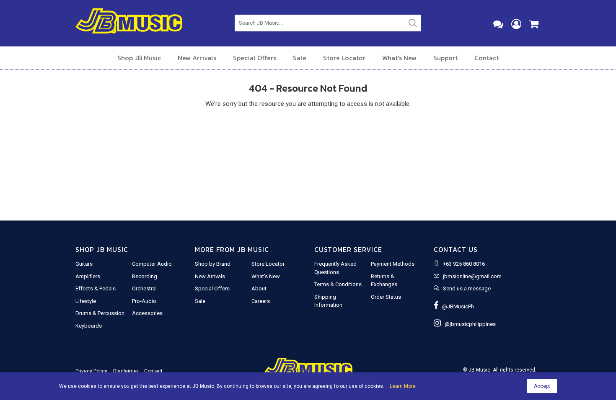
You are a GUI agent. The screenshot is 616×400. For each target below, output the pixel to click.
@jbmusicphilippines (468, 324)
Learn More (403, 386)
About (259, 288)
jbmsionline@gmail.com (472, 276)
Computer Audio (152, 264)
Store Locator (344, 58)
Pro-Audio (144, 301)
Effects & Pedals (95, 288)
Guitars (84, 264)
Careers (260, 301)
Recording (144, 276)
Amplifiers (87, 276)
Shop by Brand (212, 264)
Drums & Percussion (99, 313)
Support (445, 58)
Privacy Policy (91, 371)
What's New (399, 58)
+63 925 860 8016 (464, 264)
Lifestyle (85, 301)
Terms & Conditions (338, 284)
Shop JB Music (139, 58)
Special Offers (254, 58)
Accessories (147, 313)
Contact (486, 58)
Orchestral (144, 288)
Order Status (386, 297)
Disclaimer (125, 371)
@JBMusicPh (456, 306)
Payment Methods (392, 264)
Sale (299, 58)
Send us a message (467, 288)
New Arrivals (197, 58)
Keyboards (88, 326)
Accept (542, 386)
